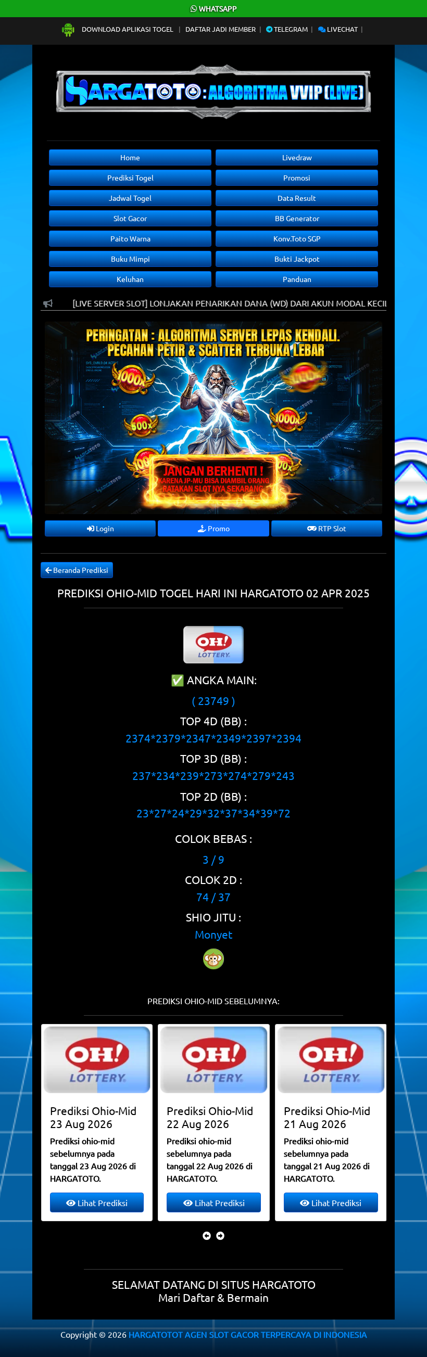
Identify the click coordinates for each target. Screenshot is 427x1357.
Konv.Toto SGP (297, 238)
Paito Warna (130, 238)
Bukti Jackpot (297, 258)
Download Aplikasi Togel (127, 28)
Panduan (297, 279)
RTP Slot (331, 528)
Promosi (296, 177)
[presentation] (207, 1235)
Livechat (341, 28)
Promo (218, 528)
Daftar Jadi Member (220, 28)
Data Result (297, 197)
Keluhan (130, 279)
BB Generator (297, 218)
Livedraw (297, 157)
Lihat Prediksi (102, 1202)
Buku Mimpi (130, 258)
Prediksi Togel (130, 177)
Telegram (290, 28)
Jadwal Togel (130, 197)
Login (104, 528)
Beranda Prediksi (80, 569)
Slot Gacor (130, 218)
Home (130, 157)
